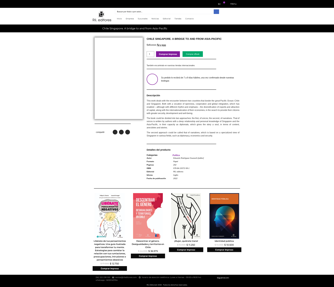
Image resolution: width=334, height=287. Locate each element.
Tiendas (177, 18)
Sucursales (143, 18)
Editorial (167, 18)
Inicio (119, 18)
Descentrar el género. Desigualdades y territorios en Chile (148, 244)
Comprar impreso (168, 54)
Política (176, 155)
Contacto (189, 18)
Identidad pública (224, 241)
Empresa (130, 18)
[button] (115, 132)
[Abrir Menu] (238, 3)
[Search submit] (216, 11)
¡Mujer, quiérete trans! (186, 241)
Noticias (155, 18)
